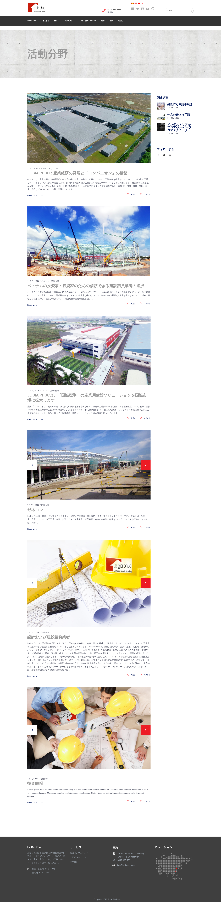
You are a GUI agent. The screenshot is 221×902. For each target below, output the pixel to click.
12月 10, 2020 (34, 168)
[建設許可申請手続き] (161, 106)
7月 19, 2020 (33, 505)
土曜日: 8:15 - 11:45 (40, 872)
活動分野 (56, 168)
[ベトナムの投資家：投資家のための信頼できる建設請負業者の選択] (88, 241)
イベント (46, 168)
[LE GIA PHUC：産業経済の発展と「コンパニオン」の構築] (89, 128)
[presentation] (32, 465)
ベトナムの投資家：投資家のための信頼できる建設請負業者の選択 (85, 285)
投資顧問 (35, 783)
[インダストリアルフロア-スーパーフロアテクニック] (161, 127)
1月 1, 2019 (32, 779)
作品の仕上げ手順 (178, 114)
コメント (146, 194)
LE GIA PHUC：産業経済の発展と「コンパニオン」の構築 (77, 173)
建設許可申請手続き (180, 104)
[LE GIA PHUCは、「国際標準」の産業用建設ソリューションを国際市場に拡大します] (89, 350)
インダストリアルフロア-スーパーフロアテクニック (179, 127)
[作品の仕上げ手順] (161, 116)
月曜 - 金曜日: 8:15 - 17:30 (43, 869)
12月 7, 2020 (33, 281)
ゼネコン (35, 509)
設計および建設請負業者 (48, 637)
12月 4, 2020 (33, 391)
